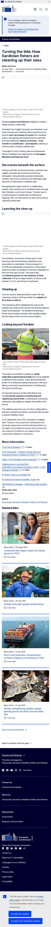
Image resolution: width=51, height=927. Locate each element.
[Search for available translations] (29, 475)
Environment (7, 817)
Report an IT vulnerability (12, 857)
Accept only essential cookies (25, 921)
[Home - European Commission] (9, 8)
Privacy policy (8, 872)
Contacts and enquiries (11, 787)
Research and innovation (12, 821)
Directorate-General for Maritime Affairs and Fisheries (25, 502)
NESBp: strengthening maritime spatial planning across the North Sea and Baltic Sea (24, 711)
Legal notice (7, 876)
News (6, 45)
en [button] (35, 9)
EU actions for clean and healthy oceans (19, 479)
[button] (17, 743)
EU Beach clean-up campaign (14, 475)
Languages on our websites (14, 862)
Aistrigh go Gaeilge (15, 29)
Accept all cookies (20, 914)
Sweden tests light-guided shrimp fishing (24, 604)
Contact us (6, 853)
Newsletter (27, 770)
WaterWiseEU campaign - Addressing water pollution (24, 484)
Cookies (5, 867)
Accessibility (7, 881)
